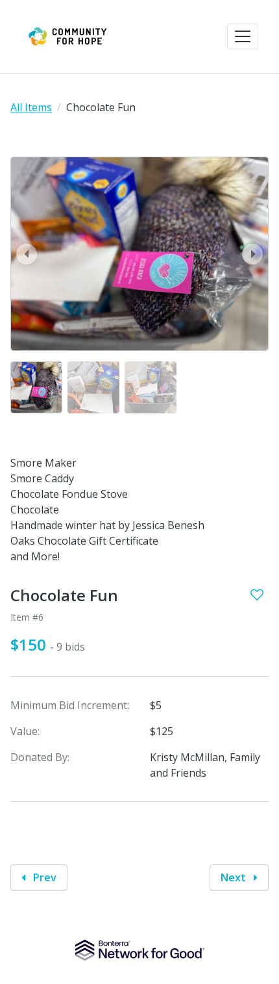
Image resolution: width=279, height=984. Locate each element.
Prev (43, 877)
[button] (242, 36)
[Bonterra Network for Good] (139, 950)
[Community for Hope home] (67, 36)
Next (235, 877)
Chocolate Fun (64, 595)
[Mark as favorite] (257, 594)
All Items (31, 107)
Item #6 (26, 617)
